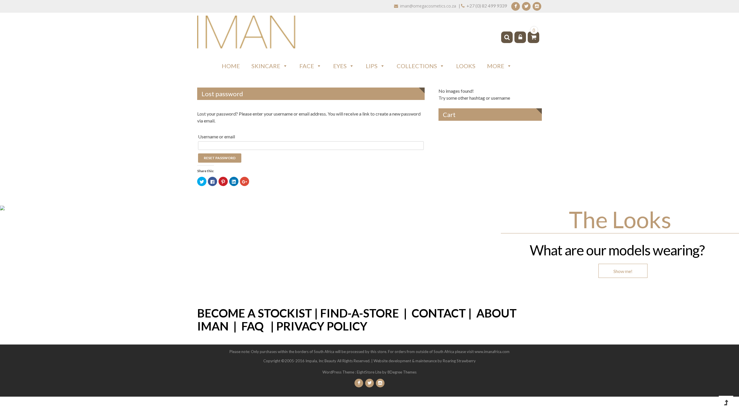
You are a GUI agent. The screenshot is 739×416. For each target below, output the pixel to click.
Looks (465, 65)
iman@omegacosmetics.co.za (428, 6)
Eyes (340, 65)
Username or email (216, 136)
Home (231, 65)
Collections (417, 65)
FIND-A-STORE (359, 313)
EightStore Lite (369, 372)
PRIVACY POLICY (321, 326)
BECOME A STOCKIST (254, 313)
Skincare (265, 65)
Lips (372, 65)
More (495, 65)
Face (306, 65)
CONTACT (439, 313)
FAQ (252, 326)
